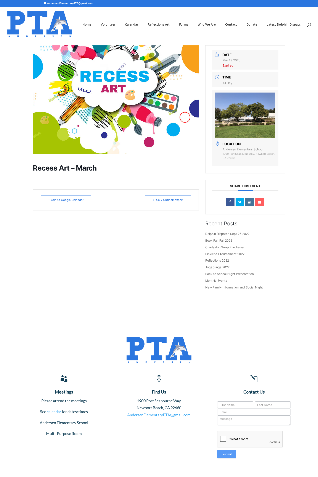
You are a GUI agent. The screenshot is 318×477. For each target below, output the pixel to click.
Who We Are (207, 24)
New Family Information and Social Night (234, 287)
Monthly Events (216, 280)
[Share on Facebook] (230, 202)
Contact (231, 24)
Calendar (131, 24)
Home (86, 24)
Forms (183, 24)
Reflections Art (159, 24)
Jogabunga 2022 (217, 267)
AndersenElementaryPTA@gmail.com (159, 414)
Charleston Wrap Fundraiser (225, 247)
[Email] (259, 202)
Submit (227, 454)
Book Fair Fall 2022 (218, 240)
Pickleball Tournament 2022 (224, 254)
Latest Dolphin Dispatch (284, 24)
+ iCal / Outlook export (168, 200)
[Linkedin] (249, 202)
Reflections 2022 (217, 260)
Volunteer (108, 24)
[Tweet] (240, 202)
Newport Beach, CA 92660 (159, 407)
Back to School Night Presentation (229, 274)
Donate (251, 24)
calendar (54, 411)
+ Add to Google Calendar (66, 200)
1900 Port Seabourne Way (159, 400)
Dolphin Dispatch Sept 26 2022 (227, 234)
